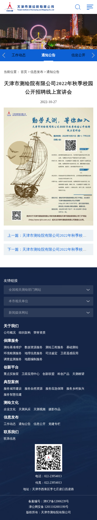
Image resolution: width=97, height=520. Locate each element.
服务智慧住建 (13, 394)
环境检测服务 (13, 353)
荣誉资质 (40, 332)
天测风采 (25, 409)
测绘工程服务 (54, 347)
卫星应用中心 (31, 374)
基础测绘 (72, 347)
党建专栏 (54, 424)
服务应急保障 (54, 388)
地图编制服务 (34, 359)
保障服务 (11, 341)
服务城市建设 (13, 388)
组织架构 (25, 332)
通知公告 (48, 55)
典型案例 (11, 382)
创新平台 (11, 367)
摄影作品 (54, 409)
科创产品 (63, 374)
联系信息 (10, 438)
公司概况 (10, 332)
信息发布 (36, 72)
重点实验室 (11, 374)
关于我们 (11, 326)
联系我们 (11, 432)
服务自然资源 (34, 388)
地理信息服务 (34, 353)
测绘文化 (11, 402)
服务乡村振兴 (75, 388)
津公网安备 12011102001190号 (48, 507)
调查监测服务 (13, 359)
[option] (19, 55)
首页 (24, 72)
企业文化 (10, 409)
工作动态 (19, 55)
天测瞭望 (78, 374)
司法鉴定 (51, 353)
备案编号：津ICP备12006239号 (48, 501)
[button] (3, 55)
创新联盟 (48, 374)
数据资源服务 (34, 347)
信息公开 (78, 55)
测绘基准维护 (13, 347)
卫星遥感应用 (69, 353)
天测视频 (40, 409)
